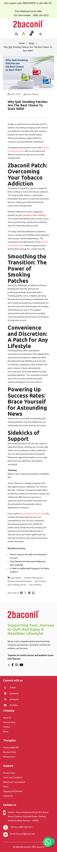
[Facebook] (13, 665)
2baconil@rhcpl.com (25, 834)
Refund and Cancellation (14, 782)
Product (6, 727)
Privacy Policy (9, 773)
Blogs (31, 43)
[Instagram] (17, 665)
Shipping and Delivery (12, 791)
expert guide (15, 577)
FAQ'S (5, 786)
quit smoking (40, 581)
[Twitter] (10, 665)
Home (22, 43)
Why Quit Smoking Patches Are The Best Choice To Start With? (28, 105)
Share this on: (13, 593)
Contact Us (8, 796)
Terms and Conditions (13, 777)
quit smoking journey (17, 584)
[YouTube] (22, 665)
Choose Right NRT (11, 747)
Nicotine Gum (9, 756)
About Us (7, 717)
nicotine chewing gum (33, 577)
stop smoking (35, 584)
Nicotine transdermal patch (20, 581)
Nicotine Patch (9, 752)
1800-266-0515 (41, 15)
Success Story (9, 722)
